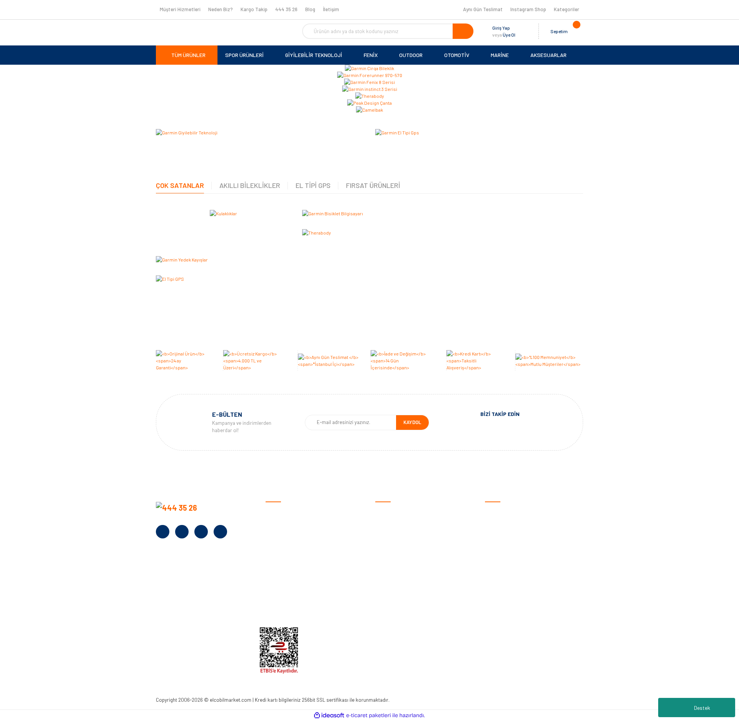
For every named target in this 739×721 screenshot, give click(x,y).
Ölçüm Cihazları (502, 595)
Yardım (273, 595)
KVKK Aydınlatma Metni (292, 607)
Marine (492, 560)
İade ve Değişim (393, 560)
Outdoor (495, 548)
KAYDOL (412, 422)
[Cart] (575, 31)
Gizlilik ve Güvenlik (395, 536)
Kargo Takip (254, 9)
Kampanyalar (281, 560)
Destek (702, 707)
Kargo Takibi (390, 607)
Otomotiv (496, 512)
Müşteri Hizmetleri (180, 9)
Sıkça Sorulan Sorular (400, 583)
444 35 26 (286, 9)
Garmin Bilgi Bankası (398, 595)
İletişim (331, 9)
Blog (310, 9)
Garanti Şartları (393, 548)
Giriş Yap (501, 27)
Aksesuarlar (499, 583)
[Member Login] (523, 31)
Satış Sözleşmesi (395, 512)
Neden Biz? (220, 9)
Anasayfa (277, 512)
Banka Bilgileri (282, 548)
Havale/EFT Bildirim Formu (406, 619)
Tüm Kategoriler (503, 607)
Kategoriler (566, 9)
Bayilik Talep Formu (288, 571)
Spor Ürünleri (500, 524)
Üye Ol (509, 34)
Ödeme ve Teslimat (397, 524)
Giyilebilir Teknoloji (506, 536)
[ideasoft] (329, 715)
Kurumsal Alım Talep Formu (297, 583)
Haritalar (495, 571)
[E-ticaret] (368, 715)
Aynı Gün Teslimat (483, 9)
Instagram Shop (528, 9)
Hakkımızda (279, 524)
